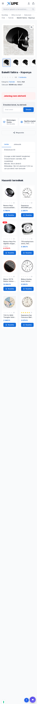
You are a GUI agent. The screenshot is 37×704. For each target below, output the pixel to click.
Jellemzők (17, 144)
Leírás (6, 144)
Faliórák (11, 18)
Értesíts (28, 109)
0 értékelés (22, 77)
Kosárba (11, 215)
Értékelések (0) (9, 150)
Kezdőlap (5, 15)
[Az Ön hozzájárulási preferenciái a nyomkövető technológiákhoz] (4, 702)
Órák (3, 18)
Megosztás (20, 132)
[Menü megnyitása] (3, 3)
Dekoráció (27, 15)
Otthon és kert (16, 15)
